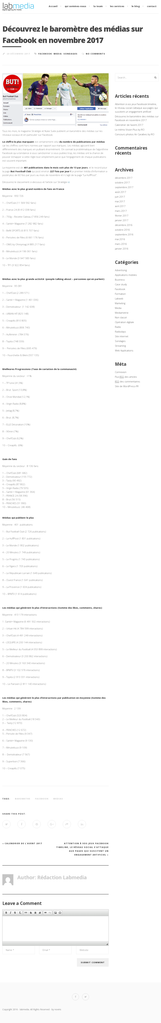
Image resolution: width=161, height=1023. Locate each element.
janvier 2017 (121, 220)
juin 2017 (120, 196)
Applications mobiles (126, 274)
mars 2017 (121, 210)
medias (58, 798)
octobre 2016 (122, 229)
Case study (121, 284)
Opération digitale (124, 322)
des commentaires (127, 381)
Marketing (120, 303)
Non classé (121, 317)
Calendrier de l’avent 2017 (23, 843)
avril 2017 (120, 206)
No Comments (95, 53)
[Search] (155, 77)
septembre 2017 (124, 187)
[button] (6, 913)
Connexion (120, 372)
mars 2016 (121, 243)
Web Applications (124, 350)
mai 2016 (120, 239)
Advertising (121, 270)
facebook (42, 798)
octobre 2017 (122, 182)
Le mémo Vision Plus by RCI (129, 129)
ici (69, 182)
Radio (118, 326)
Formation (120, 293)
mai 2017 (120, 201)
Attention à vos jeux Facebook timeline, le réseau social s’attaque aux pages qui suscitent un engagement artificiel (136, 107)
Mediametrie (121, 312)
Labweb (119, 298)
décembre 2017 (123, 177)
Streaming (120, 345)
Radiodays (120, 331)
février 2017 (121, 215)
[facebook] (75, 996)
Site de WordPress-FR (127, 386)
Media (58, 53)
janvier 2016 (121, 248)
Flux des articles (126, 376)
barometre (22, 798)
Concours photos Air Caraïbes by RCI (134, 134)
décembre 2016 (123, 225)
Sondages (71, 53)
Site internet (121, 336)
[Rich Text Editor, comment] (55, 928)
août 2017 (120, 191)
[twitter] (85, 996)
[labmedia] (18, 8)
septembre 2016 (124, 234)
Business (120, 279)
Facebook (45, 53)
